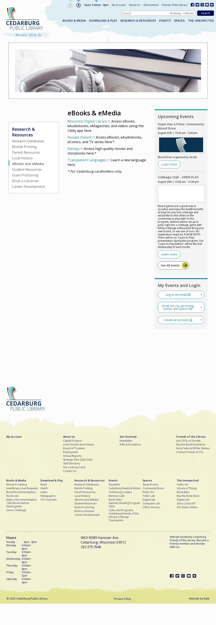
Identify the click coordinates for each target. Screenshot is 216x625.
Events (165, 20)
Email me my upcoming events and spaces (178, 307)
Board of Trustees (74, 448)
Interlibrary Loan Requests (22, 488)
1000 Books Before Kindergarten (17, 504)
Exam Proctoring (25, 175)
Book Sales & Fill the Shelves (193, 448)
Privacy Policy (122, 599)
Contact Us (69, 471)
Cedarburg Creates (120, 492)
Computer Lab (151, 503)
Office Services (151, 507)
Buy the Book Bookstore (190, 444)
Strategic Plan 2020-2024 (77, 459)
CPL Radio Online (187, 507)
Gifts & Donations (130, 444)
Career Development (28, 186)
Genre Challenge (16, 510)
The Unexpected (201, 20)
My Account (119, 5)
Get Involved (150, 5)
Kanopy (74, 148)
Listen (43, 492)
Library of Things (187, 488)
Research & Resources (138, 20)
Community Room (153, 488)
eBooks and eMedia (28, 163)
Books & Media (74, 20)
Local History (22, 158)
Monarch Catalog (16, 484)
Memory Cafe (117, 496)
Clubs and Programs (121, 510)
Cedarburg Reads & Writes (124, 488)
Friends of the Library (174, 5)
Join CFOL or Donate (188, 440)
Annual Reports (72, 456)
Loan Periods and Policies (78, 444)
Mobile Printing (24, 146)
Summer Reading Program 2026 (124, 504)
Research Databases (28, 141)
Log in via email (176, 295)
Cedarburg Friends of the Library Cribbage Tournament (124, 517)
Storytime (114, 484)
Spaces (179, 20)
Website (189, 13)
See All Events (170, 265)
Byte (206, 598)
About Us (134, 5)
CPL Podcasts (48, 499)
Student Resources (27, 169)
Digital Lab (149, 499)
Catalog (176, 13)
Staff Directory (71, 463)
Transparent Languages (87, 160)
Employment (70, 452)
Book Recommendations (21, 492)
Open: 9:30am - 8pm (96, 5)
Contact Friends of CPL (189, 452)
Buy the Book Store (188, 496)
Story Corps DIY (186, 503)
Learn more (169, 164)
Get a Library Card (74, 467)
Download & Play (103, 20)
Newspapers (48, 496)
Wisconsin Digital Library (87, 121)
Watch (44, 488)
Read (43, 484)
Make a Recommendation (21, 499)
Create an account (177, 320)
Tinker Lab (149, 496)
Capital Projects (72, 440)
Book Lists (12, 496)
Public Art (148, 492)
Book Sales (115, 499)
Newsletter (126, 440)
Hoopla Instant (79, 137)
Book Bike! (183, 492)
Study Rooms (150, 484)
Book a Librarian (25, 181)
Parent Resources (26, 152)
